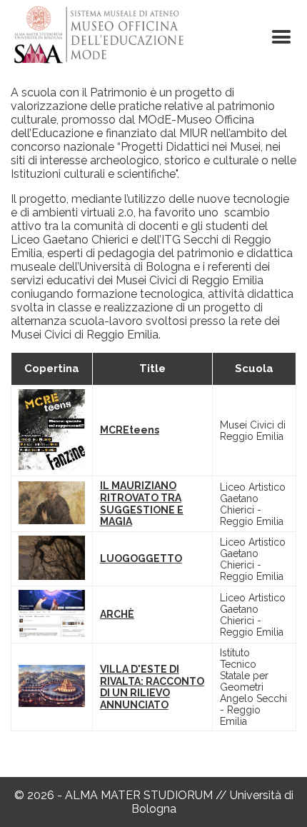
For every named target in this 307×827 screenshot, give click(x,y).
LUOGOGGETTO (141, 558)
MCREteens (129, 430)
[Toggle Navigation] (281, 37)
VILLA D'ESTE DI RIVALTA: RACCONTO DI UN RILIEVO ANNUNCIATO (152, 687)
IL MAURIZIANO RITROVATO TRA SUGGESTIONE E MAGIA (141, 503)
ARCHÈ (117, 614)
